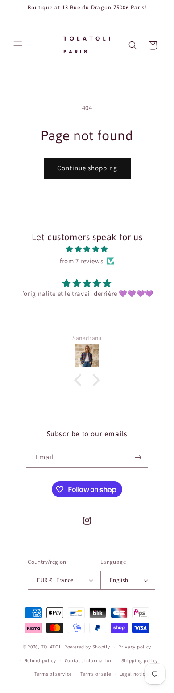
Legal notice (134, 674)
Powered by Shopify (87, 647)
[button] (18, 45)
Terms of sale (95, 674)
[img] (87, 249)
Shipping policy (139, 660)
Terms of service (53, 674)
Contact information (89, 660)
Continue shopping (87, 168)
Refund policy (40, 660)
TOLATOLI (52, 647)
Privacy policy (134, 647)
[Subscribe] (138, 457)
